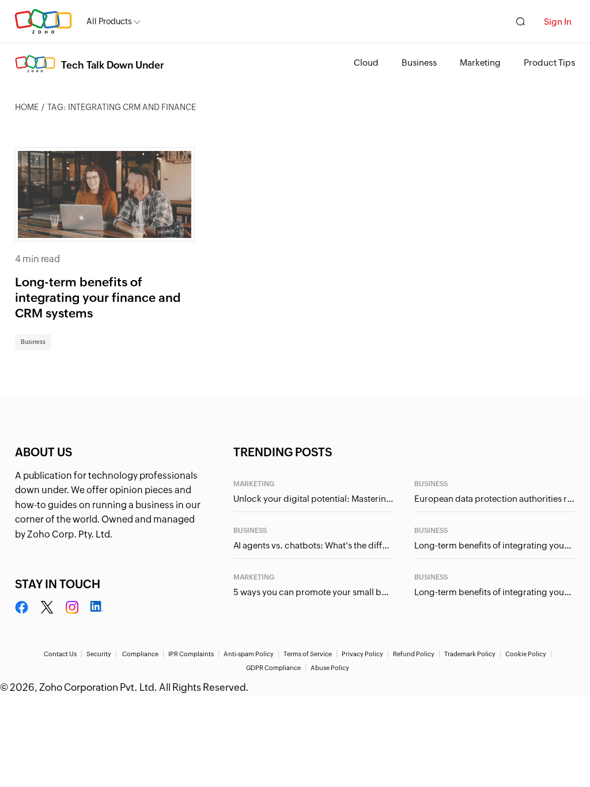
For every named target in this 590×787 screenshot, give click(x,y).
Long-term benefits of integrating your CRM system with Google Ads (494, 545)
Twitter (47, 608)
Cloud (366, 62)
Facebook (22, 608)
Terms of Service (307, 653)
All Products (109, 21)
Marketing (480, 62)
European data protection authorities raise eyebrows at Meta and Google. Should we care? (494, 499)
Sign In (558, 22)
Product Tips (549, 62)
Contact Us (60, 653)
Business (419, 62)
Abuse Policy (330, 667)
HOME (27, 107)
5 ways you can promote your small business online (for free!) (313, 592)
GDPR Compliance (273, 667)
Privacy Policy (362, 653)
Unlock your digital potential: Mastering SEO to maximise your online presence (313, 499)
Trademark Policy (470, 653)
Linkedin (96, 608)
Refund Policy (413, 653)
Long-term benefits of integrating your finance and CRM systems (98, 298)
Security (98, 653)
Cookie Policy (525, 653)
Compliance (140, 653)
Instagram (72, 608)
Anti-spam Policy (249, 653)
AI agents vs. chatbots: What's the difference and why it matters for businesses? (313, 545)
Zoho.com (43, 21)
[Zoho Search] (520, 21)
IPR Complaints (191, 653)
